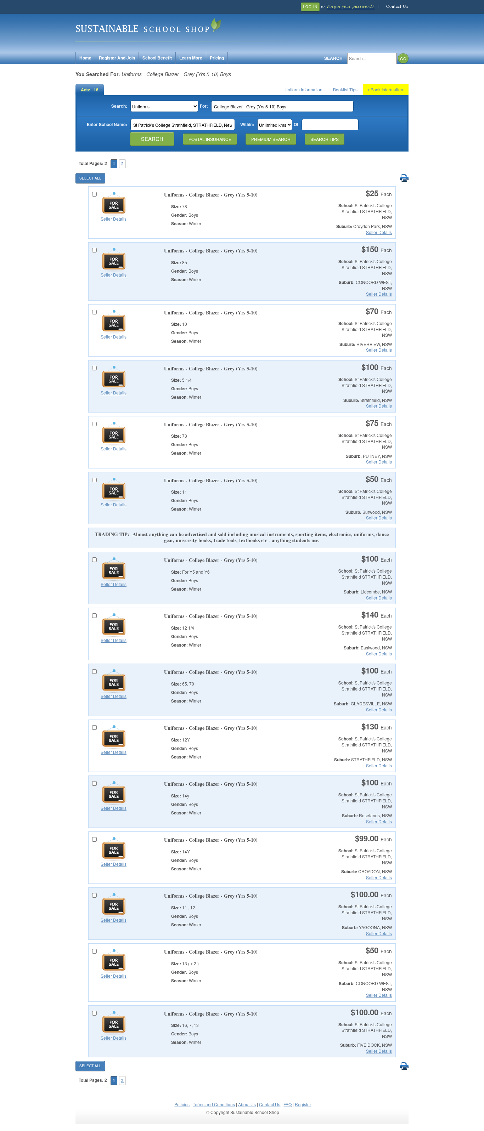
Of (296, 124)
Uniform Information (303, 89)
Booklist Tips (345, 89)
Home (85, 58)
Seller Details (113, 219)
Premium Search (271, 139)
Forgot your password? (351, 6)
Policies (182, 1104)
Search (333, 58)
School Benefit (157, 58)
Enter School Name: (107, 124)
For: (204, 106)
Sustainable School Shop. (181, 28)
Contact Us (397, 6)
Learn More (190, 58)
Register (303, 1104)
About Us (247, 1104)
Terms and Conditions (214, 1104)
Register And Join (117, 58)
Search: (119, 106)
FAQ (287, 1104)
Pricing (217, 58)
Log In (310, 6)
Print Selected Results (404, 178)
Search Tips (324, 139)
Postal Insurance (209, 139)
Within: (247, 124)
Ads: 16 (90, 89)
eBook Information (385, 89)
